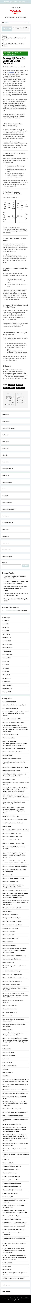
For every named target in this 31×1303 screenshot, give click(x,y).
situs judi (5, 1045)
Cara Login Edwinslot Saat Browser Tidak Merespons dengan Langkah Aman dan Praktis (15, 588)
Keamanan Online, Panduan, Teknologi (13, 878)
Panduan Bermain (8, 941)
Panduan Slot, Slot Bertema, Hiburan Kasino (15, 978)
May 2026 (6, 627)
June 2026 (6, 624)
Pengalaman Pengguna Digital (11, 984)
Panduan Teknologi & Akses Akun (12, 981)
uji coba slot (20, 388)
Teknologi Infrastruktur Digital (11, 1216)
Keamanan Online (8, 875)
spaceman (6, 536)
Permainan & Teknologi (9, 1009)
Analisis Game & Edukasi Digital (12, 719)
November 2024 (7, 688)
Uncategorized (7, 1269)
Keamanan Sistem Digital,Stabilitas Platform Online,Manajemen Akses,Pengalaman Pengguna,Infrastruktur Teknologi (15, 895)
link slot (5, 455)
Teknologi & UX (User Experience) (12, 1190)
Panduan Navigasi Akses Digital (12, 959)
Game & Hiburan (7, 755)
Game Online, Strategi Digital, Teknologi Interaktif (12, 53)
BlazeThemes (19, 1300)
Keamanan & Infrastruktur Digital (12, 833)
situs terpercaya (7, 502)
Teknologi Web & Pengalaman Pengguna (14, 1229)
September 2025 (7, 654)
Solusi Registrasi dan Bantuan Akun (13, 1115)
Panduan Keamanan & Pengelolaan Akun (14, 955)
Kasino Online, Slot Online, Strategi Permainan (16, 830)
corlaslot (11, 72)
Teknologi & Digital (8, 1163)
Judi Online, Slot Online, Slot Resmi (13, 823)
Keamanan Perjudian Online (10, 881)
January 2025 (7, 681)
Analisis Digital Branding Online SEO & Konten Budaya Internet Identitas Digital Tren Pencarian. (16, 713)
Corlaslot (11, 384)
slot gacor (19, 384)
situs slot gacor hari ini (9, 509)
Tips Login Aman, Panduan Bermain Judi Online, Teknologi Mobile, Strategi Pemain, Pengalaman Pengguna (15, 1257)
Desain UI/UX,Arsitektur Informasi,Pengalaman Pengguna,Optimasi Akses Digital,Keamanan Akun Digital (15, 743)
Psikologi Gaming (8, 1029)
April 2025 (6, 671)
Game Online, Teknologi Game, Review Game (15, 767)
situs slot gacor (7, 482)
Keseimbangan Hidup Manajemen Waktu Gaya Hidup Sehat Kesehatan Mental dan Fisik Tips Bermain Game (16, 902)
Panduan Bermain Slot (9, 945)
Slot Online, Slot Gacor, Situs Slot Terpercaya (15, 1093)
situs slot (6, 435)
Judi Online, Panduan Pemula (11, 816)
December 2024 (7, 685)
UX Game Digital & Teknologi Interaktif (14, 1278)
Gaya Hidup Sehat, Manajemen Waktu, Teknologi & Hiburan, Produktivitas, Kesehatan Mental (16, 796)
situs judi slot (7, 1049)
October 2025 (7, 651)
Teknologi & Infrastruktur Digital (12, 1166)
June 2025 (6, 664)
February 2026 (7, 637)
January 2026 (7, 641)
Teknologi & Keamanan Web (11, 1180)
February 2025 (7, 678)
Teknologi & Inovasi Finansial (11, 1169)
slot (4, 489)
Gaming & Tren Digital (9, 779)
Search (4, 563)
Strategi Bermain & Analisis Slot (12, 1124)
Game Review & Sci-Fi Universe (11, 770)
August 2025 (6, 658)
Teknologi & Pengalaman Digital (12, 1186)
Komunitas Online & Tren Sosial (12, 908)
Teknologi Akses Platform (10, 1193)
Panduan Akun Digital (9, 935)
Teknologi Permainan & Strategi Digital (14, 1226)
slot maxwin (6, 550)
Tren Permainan (7, 1262)
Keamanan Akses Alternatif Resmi (12, 836)
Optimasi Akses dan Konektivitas (12, 925)
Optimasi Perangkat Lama (10, 928)
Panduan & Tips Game (9, 931)
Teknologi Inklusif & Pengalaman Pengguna (15, 1222)
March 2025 (6, 675)
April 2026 (6, 631)
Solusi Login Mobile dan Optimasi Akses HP (15, 1112)
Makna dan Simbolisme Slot (11, 914)
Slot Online (6, 1076)
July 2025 (6, 661)
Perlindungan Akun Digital (10, 1005)
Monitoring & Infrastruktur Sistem (12, 921)
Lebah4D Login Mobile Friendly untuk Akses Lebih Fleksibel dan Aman (14, 1)
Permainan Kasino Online (10, 1012)
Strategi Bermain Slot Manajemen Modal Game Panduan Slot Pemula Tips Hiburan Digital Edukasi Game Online (14, 1129)
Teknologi (6, 1159)
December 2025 (7, 644)
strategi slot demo (9, 388)
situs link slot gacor (8, 428)
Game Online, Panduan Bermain (12, 758)
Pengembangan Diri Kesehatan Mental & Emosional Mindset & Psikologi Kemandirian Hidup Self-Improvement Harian (15, 995)
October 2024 (7, 692)
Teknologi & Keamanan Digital (11, 1176)
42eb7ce (6, 67)
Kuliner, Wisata (7, 911)
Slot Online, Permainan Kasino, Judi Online (15, 1090)
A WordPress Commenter (10, 610)
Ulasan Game (7, 1266)
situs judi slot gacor (8, 1052)
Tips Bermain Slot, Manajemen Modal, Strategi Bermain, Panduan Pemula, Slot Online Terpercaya (14, 1250)
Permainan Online (8, 1016)
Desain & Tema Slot (8, 738)
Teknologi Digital (8, 1197)
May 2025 (6, 668)
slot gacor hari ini (8, 468)
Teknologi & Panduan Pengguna (12, 1183)
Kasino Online (7, 826)
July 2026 (6, 620)
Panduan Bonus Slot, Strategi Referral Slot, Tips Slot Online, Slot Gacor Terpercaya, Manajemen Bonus (15, 950)
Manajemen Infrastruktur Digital (12, 918)
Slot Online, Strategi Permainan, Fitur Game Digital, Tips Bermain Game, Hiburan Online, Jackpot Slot (15, 1103)
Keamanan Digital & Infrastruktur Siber (13, 843)
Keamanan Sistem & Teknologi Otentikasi (14, 890)
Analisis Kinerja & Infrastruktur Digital (13, 722)
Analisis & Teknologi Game (10, 708)
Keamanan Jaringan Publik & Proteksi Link (15, 866)
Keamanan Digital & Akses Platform (13, 840)
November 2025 (7, 648)
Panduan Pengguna (8, 962)
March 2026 (6, 634)
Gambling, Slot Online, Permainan (12, 752)
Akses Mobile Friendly (9, 701)
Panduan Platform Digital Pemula (12, 974)
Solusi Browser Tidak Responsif (12, 1109)
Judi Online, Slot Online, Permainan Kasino (15, 819)
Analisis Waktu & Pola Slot (10, 734)
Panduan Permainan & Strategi (11, 971)
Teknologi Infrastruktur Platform (12, 1219)
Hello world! (23, 610)
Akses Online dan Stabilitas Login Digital (14, 705)
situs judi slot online (9, 1055)
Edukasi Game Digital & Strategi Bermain (14, 748)
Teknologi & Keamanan (9, 1173)
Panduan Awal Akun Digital (10, 938)
